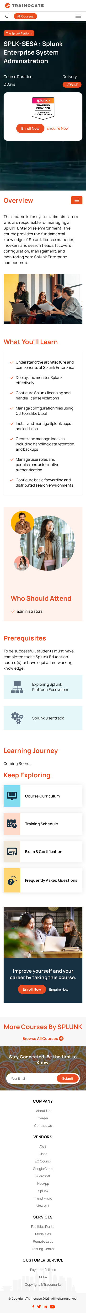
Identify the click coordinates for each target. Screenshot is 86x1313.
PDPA (43, 1277)
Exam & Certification (21, 843)
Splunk (43, 1191)
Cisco (43, 1153)
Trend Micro (43, 1198)
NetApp (43, 1183)
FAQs (8, 871)
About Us (43, 1110)
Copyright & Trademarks (43, 1284)
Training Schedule (20, 815)
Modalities (43, 1234)
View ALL (43, 1205)
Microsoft (43, 1176)
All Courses (25, 16)
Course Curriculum (20, 788)
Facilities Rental (43, 1226)
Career (43, 1118)
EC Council (43, 1161)
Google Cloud (43, 1168)
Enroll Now (30, 128)
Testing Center (43, 1248)
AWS (43, 1146)
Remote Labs (43, 1241)
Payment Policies (43, 1269)
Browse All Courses (40, 1038)
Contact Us (43, 1125)
